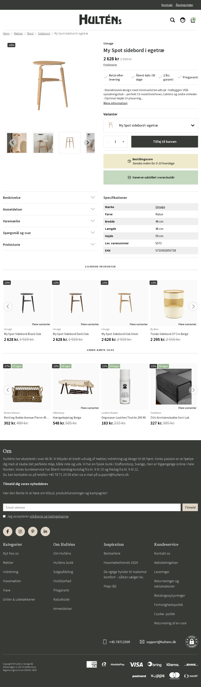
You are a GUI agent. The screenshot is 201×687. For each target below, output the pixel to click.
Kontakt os (162, 553)
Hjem (6, 33)
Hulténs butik (63, 562)
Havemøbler (12, 581)
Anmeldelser (62, 608)
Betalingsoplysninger (169, 595)
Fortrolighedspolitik (168, 604)
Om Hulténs (62, 553)
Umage (108, 43)
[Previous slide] (12, 142)
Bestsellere (112, 553)
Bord (30, 33)
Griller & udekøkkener (19, 599)
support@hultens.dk (113, 474)
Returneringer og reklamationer (166, 583)
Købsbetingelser (166, 562)
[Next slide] (87, 142)
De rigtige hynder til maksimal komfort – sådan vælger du (125, 574)
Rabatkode (61, 599)
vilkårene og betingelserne (49, 516)
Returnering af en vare (170, 623)
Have (6, 590)
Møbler (18, 33)
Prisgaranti (61, 590)
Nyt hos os (11, 553)
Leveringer (161, 571)
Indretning (10, 571)
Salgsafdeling (63, 571)
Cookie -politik (164, 614)
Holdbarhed (62, 581)
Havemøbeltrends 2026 (121, 562)
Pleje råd (110, 586)
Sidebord (44, 33)
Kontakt (167, 5)
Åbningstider (184, 5)
